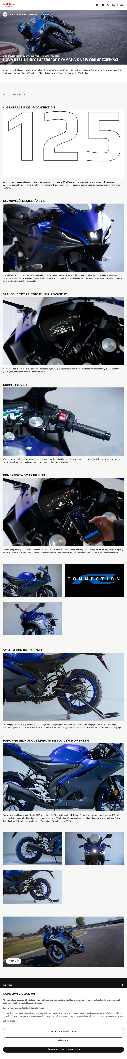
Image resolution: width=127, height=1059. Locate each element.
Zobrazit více (9, 1020)
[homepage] (9, 5)
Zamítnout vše (63, 1040)
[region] (63, 1023)
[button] (121, 4)
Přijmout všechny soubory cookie (63, 1049)
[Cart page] (102, 4)
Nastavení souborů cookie (63, 1031)
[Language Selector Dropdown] (113, 4)
